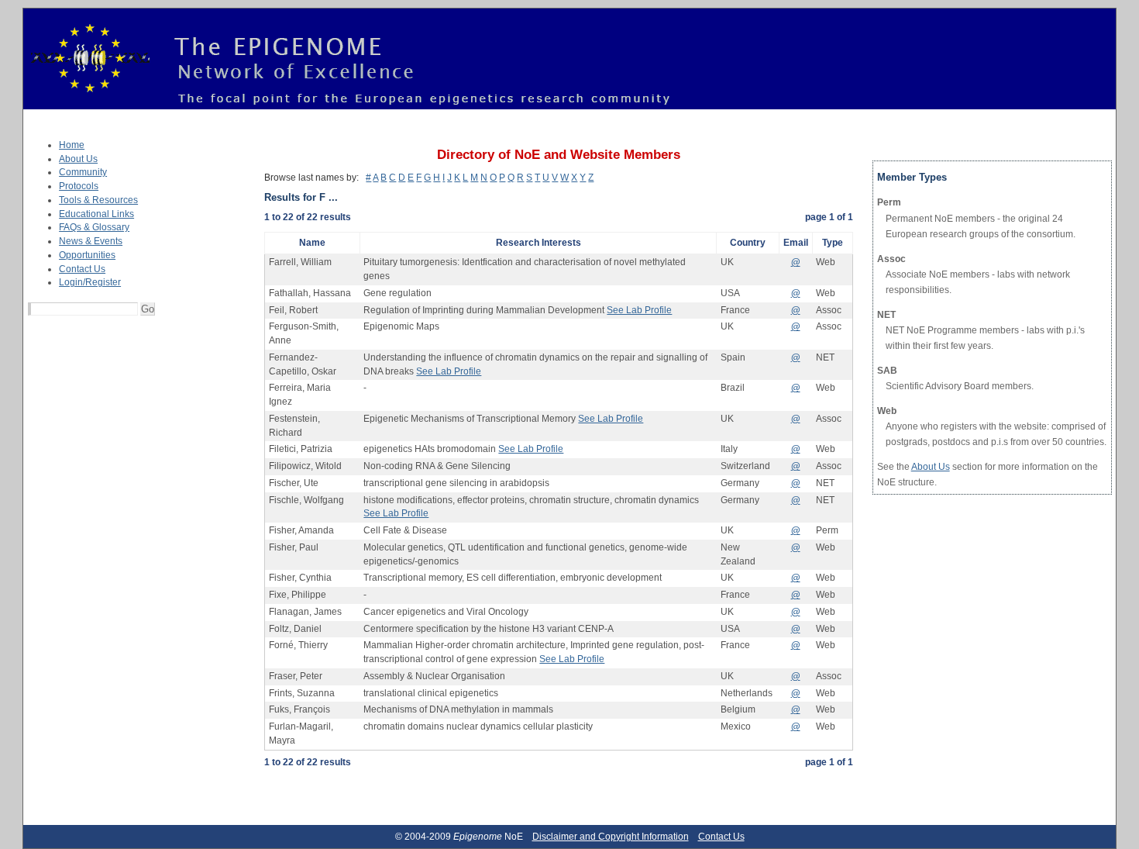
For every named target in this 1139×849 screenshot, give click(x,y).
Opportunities (87, 255)
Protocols (78, 186)
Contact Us (82, 269)
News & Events (90, 241)
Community (83, 172)
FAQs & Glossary (94, 227)
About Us (78, 159)
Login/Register (90, 282)
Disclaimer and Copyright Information (610, 836)
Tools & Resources (98, 200)
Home (71, 145)
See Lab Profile (639, 310)
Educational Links (96, 214)
